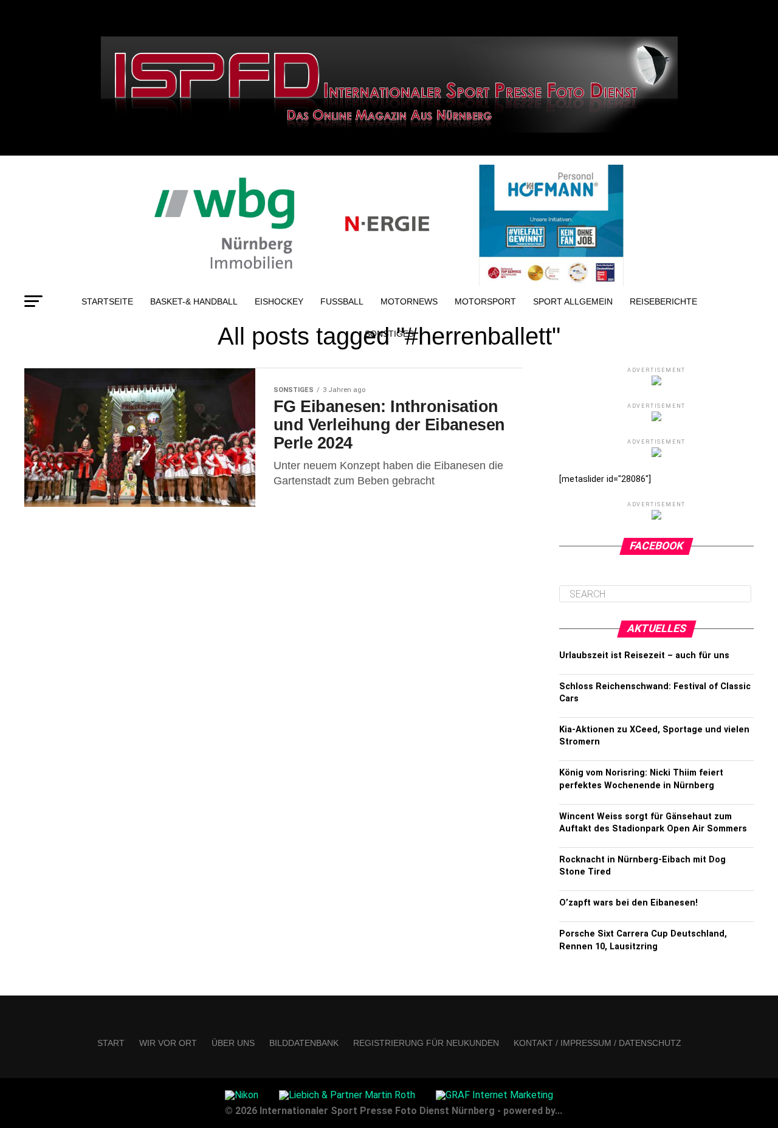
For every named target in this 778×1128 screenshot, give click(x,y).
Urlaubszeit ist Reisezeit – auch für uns (644, 655)
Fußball (341, 301)
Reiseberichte (663, 301)
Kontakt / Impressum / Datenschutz (597, 1043)
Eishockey (279, 301)
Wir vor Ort (168, 1043)
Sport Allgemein (573, 301)
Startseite (107, 301)
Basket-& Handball (194, 301)
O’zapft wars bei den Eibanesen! (628, 903)
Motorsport (485, 301)
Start (111, 1043)
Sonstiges (389, 334)
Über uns (233, 1043)
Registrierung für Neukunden (426, 1043)
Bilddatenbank (304, 1043)
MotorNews (409, 301)
